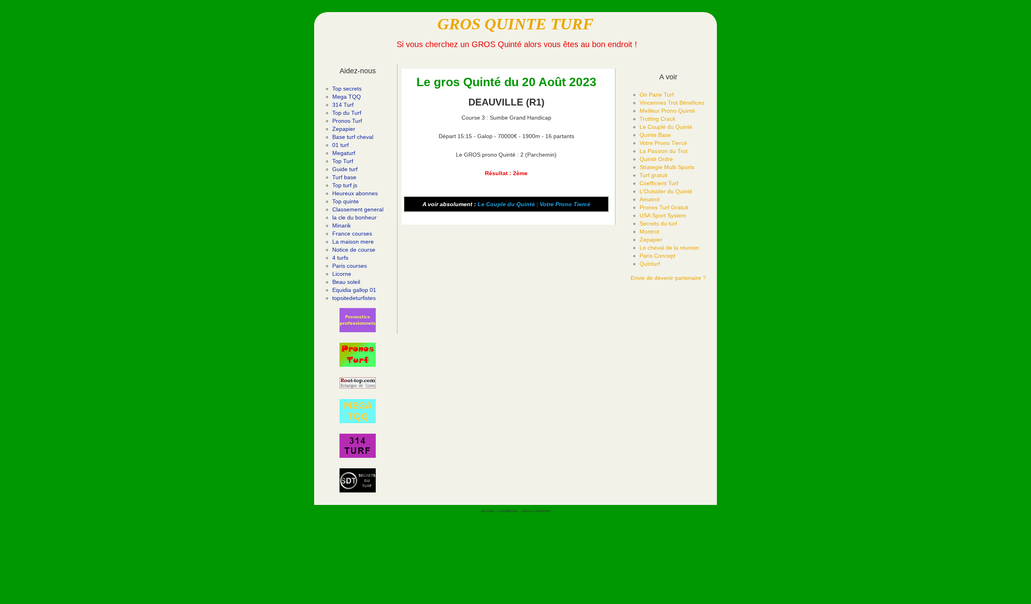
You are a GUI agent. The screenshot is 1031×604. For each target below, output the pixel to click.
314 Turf (343, 104)
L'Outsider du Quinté (666, 191)
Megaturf (343, 153)
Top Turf (342, 161)
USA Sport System (663, 215)
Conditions (508, 511)
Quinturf (650, 264)
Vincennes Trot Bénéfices (672, 102)
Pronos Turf (347, 121)
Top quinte (345, 201)
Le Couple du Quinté (506, 204)
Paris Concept (657, 255)
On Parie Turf (657, 94)
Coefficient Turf (659, 183)
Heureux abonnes (355, 193)
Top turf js (344, 185)
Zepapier (343, 129)
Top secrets (347, 88)
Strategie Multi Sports (667, 167)
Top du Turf (346, 113)
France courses (352, 233)
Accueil (487, 511)
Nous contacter (536, 511)
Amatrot (650, 199)
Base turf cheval (352, 137)
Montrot (649, 231)
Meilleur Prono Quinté (667, 111)
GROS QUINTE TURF (515, 24)
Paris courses (349, 266)
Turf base (344, 177)
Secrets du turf (658, 223)
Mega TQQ (346, 96)
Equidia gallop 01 (354, 290)
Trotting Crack (657, 119)
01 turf (340, 145)
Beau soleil (346, 282)
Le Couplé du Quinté (666, 127)
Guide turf (345, 169)
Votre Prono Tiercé (565, 204)
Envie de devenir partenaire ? (668, 278)
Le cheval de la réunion (669, 247)
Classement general (357, 209)
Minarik (341, 225)
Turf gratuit (653, 175)
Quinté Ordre (656, 159)
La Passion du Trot (663, 151)
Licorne (341, 274)
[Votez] (357, 320)
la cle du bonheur (354, 217)
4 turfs (340, 257)
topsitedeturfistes (354, 298)
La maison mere (353, 241)
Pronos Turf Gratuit (664, 207)
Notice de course (353, 249)
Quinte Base (655, 135)
